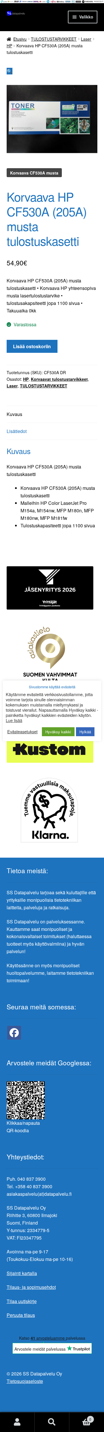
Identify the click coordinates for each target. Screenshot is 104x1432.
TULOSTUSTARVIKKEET (54, 39)
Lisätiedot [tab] (17, 431)
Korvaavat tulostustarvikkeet (59, 379)
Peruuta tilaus (21, 1315)
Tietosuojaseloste (25, 1381)
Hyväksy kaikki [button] (58, 731)
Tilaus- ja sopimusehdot (31, 1287)
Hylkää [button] (85, 731)
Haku (52, 1422)
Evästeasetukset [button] (22, 731)
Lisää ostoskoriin (32, 346)
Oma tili (17, 1422)
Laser (86, 39)
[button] (9, 71)
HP (9, 45)
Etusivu (20, 39)
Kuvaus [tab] (14, 414)
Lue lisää (14, 720)
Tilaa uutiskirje (22, 1301)
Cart (80, 1417)
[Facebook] (14, 1033)
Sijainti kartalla (22, 1273)
